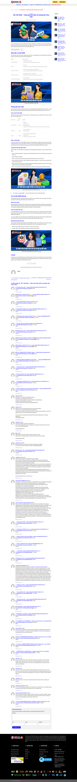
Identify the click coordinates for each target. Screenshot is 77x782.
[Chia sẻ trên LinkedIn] (35, 263)
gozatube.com (18, 442)
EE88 (12, 9)
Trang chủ (18, 4)
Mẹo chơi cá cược (47, 4)
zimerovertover (18, 628)
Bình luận (14, 713)
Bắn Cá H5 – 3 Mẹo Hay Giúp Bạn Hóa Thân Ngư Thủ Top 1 (61, 24)
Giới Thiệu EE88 (25, 4)
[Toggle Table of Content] (21, 50)
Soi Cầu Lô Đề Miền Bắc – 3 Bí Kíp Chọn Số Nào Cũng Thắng (61, 30)
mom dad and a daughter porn (21, 480)
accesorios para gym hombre (20, 692)
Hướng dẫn (16, 9)
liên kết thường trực (39, 267)
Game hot (32, 4)
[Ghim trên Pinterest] (33, 263)
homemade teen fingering (20, 565)
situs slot (17, 658)
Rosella (16, 407)
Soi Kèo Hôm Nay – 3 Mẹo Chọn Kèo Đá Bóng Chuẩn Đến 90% (62, 59)
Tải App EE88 (21, 193)
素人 (16, 433)
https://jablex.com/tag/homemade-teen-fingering (38, 566)
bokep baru (17, 422)
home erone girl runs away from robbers (23, 502)
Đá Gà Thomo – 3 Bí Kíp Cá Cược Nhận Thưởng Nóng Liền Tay (61, 36)
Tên (13, 722)
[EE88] (16, 1)
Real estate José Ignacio (20, 685)
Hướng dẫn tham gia (56, 4)
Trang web (40, 722)
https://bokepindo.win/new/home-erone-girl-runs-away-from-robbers (28, 513)
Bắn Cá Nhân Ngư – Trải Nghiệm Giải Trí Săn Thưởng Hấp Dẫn (62, 42)
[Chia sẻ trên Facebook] (27, 263)
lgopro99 (17, 678)
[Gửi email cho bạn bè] (31, 263)
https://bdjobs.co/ (46, 736)
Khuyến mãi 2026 (38, 4)
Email (26, 722)
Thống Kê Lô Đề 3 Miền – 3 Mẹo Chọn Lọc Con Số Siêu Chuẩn (61, 48)
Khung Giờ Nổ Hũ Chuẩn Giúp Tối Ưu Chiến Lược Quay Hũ (61, 53)
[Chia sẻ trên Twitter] (29, 263)
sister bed (17, 395)
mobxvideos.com (18, 457)
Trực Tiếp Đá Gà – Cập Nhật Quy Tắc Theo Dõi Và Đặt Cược (61, 19)
